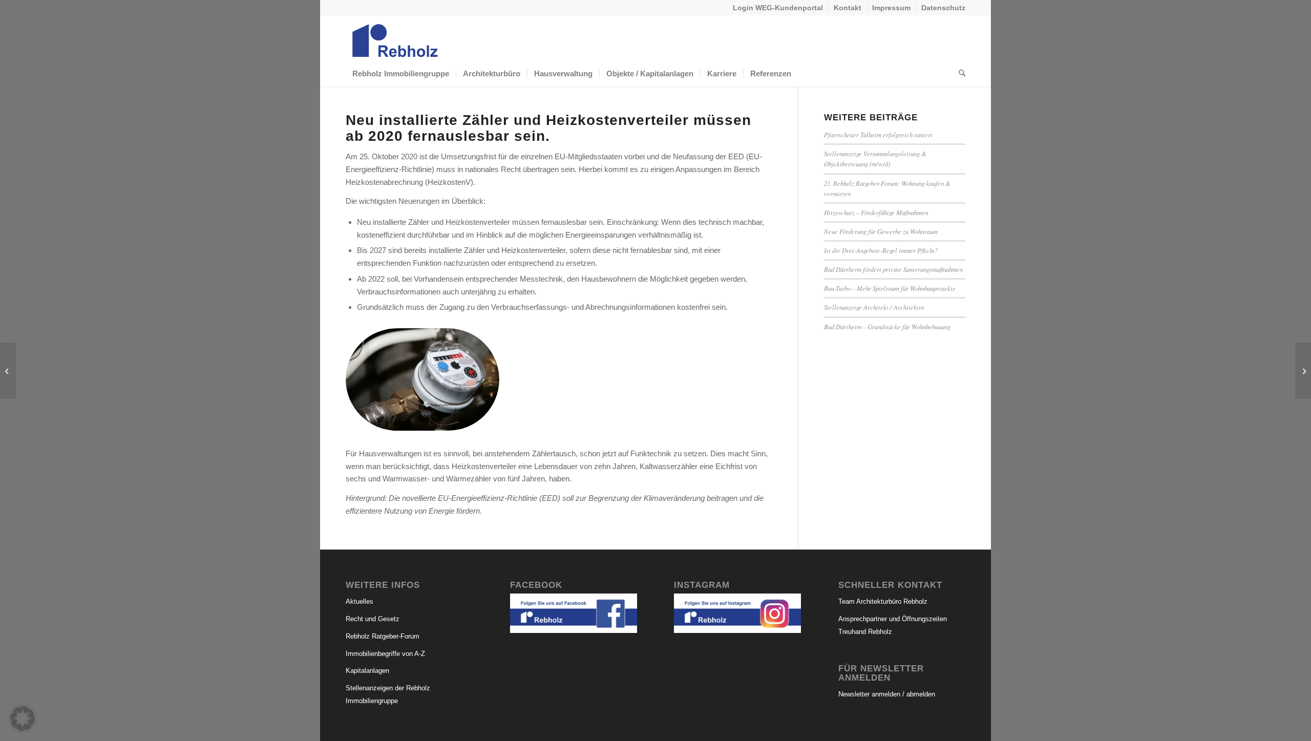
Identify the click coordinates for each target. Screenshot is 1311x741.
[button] (22, 718)
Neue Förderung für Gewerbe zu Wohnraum (881, 231)
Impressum (891, 8)
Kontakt (847, 8)
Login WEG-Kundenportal (778, 8)
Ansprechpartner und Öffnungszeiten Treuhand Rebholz (892, 625)
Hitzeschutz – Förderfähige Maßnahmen (876, 212)
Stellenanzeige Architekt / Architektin (874, 307)
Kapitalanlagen (367, 670)
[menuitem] (778, 8)
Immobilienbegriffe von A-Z (385, 654)
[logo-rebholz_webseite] (396, 38)
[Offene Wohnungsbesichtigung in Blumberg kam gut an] (8, 371)
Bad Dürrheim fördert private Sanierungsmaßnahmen (893, 269)
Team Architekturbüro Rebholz (882, 601)
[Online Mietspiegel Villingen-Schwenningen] (1303, 371)
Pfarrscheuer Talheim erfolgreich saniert (878, 134)
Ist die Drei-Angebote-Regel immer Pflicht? (881, 250)
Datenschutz (943, 8)
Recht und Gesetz (372, 619)
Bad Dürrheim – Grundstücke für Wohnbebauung (887, 326)
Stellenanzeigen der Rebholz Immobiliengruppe (388, 694)
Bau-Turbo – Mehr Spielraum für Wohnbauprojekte (890, 288)
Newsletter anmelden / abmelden (886, 694)
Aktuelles (359, 601)
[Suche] (958, 74)
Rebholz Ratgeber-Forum (382, 636)
